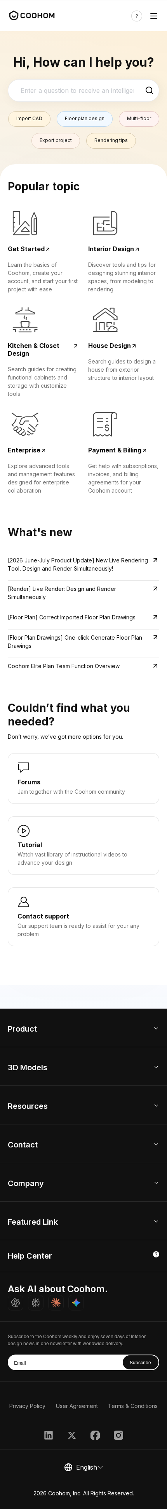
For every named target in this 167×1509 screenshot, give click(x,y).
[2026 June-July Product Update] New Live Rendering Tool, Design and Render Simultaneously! (78, 564)
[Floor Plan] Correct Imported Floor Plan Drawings (72, 617)
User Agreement (77, 1406)
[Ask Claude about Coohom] (56, 1302)
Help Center (30, 1256)
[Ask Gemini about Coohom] (76, 1302)
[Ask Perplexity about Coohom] (35, 1302)
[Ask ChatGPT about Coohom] (15, 1302)
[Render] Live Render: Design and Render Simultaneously (62, 592)
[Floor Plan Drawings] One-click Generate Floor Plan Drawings (75, 641)
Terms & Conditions (133, 1406)
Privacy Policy (27, 1406)
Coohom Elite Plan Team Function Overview (64, 666)
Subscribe (140, 1362)
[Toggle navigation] (154, 16)
